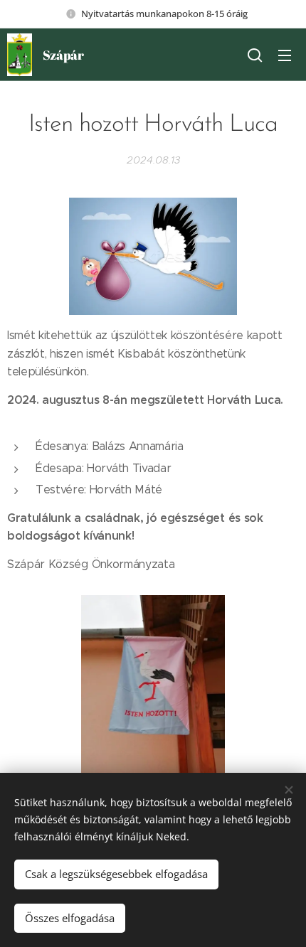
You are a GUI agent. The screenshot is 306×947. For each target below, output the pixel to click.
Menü (284, 55)
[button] (254, 55)
